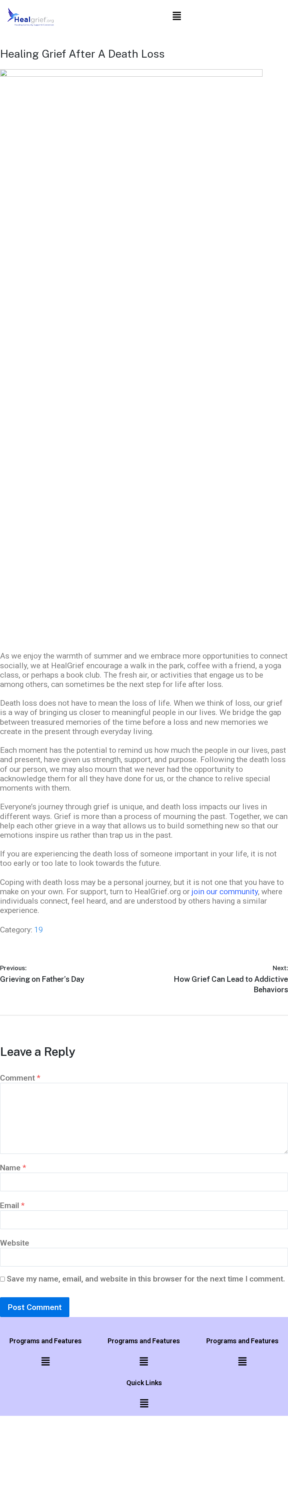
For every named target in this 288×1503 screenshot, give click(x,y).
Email (12, 1205)
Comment (20, 1077)
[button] (176, 17)
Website (14, 1242)
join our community (225, 891)
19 (38, 929)
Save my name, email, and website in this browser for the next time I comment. (146, 1278)
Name (13, 1167)
